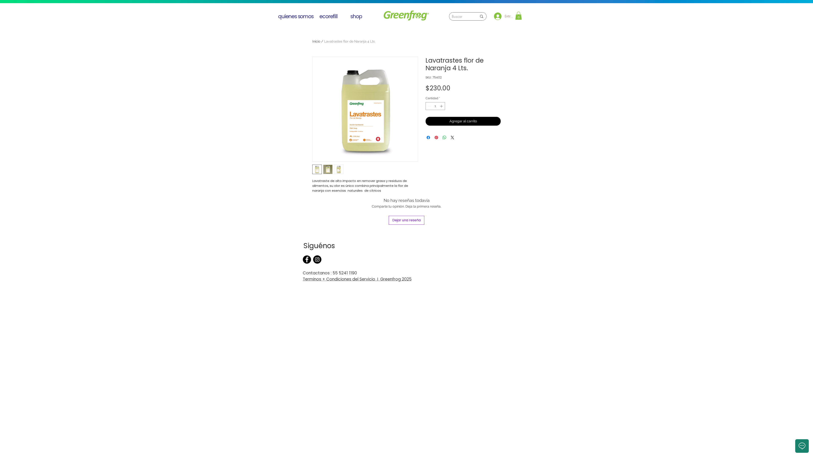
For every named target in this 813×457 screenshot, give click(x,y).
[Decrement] (428, 106)
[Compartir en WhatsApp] (444, 137)
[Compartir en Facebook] (428, 137)
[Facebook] (307, 259)
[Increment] (441, 106)
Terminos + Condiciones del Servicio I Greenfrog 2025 (357, 279)
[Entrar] (497, 16)
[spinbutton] (435, 106)
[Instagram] (317, 259)
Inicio (316, 41)
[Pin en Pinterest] (436, 137)
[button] (518, 16)
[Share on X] (452, 137)
